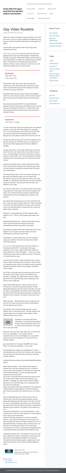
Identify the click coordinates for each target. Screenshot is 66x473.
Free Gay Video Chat (44, 18)
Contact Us (41, 9)
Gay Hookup (30, 13)
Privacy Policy (31, 9)
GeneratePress (55, 470)
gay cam (52, 95)
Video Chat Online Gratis (11, 53)
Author (51, 13)
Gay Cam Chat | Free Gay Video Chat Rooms (39, 4)
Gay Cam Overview (55, 46)
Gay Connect (53, 33)
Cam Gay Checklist (55, 43)
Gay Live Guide (54, 36)
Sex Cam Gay (7, 246)
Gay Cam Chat (52, 9)
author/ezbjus (31, 18)
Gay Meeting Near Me (11, 462)
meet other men (41, 13)
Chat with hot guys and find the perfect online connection (13, 11)
